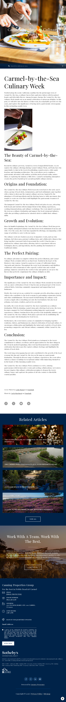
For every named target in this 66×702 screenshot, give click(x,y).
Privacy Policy (36, 694)
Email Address (7, 624)
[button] (62, 66)
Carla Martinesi (16, 393)
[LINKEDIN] (35, 679)
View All (33, 519)
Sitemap (47, 694)
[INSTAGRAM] (30, 679)
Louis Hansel (20, 390)
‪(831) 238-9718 (11, 599)
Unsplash (30, 390)
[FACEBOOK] (26, 679)
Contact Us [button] (33, 567)
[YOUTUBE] (40, 679)
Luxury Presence (38, 685)
